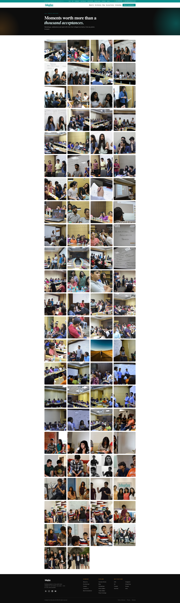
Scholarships (118, 5)
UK (72, 1)
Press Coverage (102, 593)
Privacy (128, 600)
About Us (91, 5)
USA (70, 1)
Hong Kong (97, 1)
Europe (104, 1)
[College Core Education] (49, 5)
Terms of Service (121, 600)
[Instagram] (49, 591)
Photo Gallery (102, 588)
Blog (103, 5)
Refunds (134, 600)
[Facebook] (45, 591)
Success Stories (110, 5)
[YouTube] (55, 591)
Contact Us (86, 588)
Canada (77, 1)
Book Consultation (129, 5)
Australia (83, 1)
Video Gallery (102, 590)
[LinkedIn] (52, 591)
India (108, 1)
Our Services (98, 5)
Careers (85, 586)
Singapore (90, 1)
